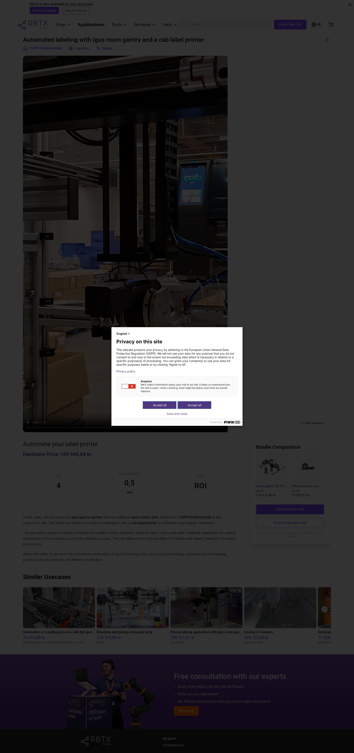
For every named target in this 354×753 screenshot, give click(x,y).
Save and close (177, 413)
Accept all (194, 405)
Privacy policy (125, 371)
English (122, 333)
